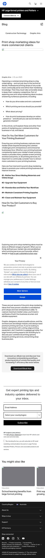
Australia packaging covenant (11, 548)
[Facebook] (8, 538)
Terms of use (35, 544)
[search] (30, 3)
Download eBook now (23, 368)
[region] (22, 279)
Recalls (4, 542)
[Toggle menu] (38, 11)
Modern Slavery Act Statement (12, 544)
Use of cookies (13, 284)
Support (5, 522)
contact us (29, 330)
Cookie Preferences (28, 546)
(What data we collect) (20, 275)
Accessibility (27, 542)
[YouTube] (23, 538)
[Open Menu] (41, 3)
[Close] (40, 257)
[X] (18, 538)
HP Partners (6, 528)
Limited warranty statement (11, 546)
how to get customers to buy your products (19, 254)
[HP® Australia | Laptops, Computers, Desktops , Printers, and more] (4, 3)
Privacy (26, 544)
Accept (22, 297)
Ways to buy (6, 516)
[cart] (35, 3)
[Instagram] (13, 538)
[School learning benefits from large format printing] (18, 476)
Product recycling (15, 542)
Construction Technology (16, 33)
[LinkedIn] (3, 538)
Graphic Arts (35, 33)
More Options (22, 291)
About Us (5, 510)
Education (5, 488)
